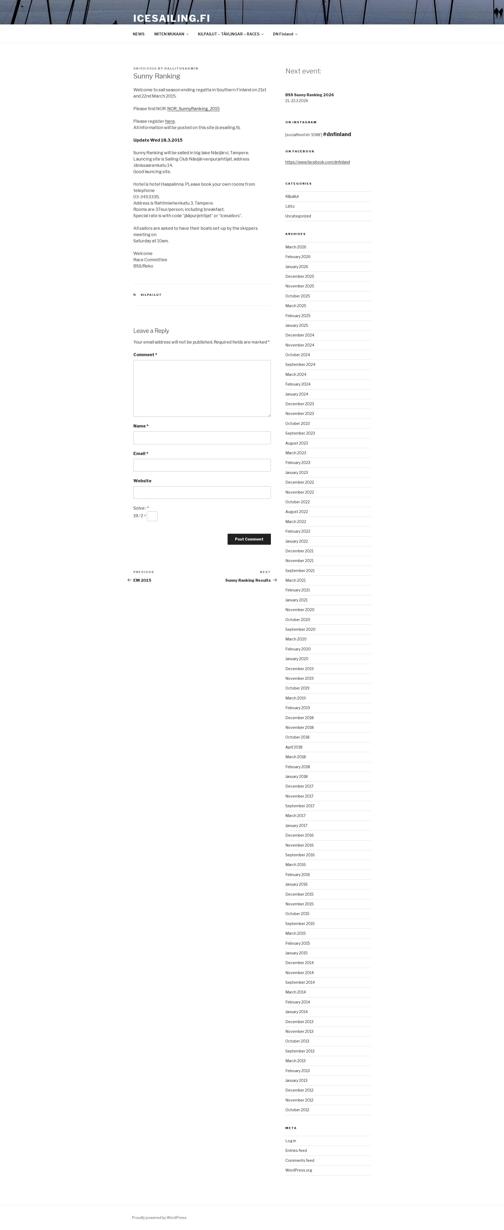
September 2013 (299, 1051)
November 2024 (299, 345)
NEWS (138, 34)
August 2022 (296, 511)
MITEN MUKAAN (169, 34)
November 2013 (299, 1031)
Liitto (290, 206)
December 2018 (299, 717)
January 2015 (296, 953)
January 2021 (296, 600)
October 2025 (297, 296)
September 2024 (300, 364)
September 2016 (300, 855)
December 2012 (299, 1090)
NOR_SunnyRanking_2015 (193, 108)
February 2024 (298, 384)
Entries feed (296, 1150)
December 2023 (299, 404)
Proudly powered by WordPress (159, 1217)
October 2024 (297, 354)
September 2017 (299, 806)
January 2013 (296, 1080)
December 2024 (299, 335)
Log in (290, 1140)
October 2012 (297, 1110)
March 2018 (295, 757)
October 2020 (297, 619)
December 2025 (299, 276)
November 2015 (299, 904)
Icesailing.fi (171, 18)
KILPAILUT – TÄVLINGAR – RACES (228, 34)
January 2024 (296, 394)
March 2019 (295, 698)
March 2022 (295, 521)
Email (140, 453)
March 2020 (296, 639)
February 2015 (297, 943)
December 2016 (299, 835)
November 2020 (299, 609)
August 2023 (296, 443)
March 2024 (295, 374)
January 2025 (296, 325)
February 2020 (298, 649)
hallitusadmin (181, 68)
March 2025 (295, 305)
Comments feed (299, 1160)
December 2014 (299, 962)
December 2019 (299, 668)
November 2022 (299, 492)
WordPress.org (298, 1170)
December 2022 (299, 482)
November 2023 (299, 413)
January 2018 (296, 776)
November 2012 (299, 1100)
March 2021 (295, 580)
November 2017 (299, 796)
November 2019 (299, 678)
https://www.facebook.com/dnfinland (317, 162)
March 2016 (295, 864)
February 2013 (297, 1070)
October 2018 (297, 737)
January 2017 (296, 825)
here (170, 121)
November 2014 (299, 972)
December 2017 (299, 786)
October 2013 (297, 1041)
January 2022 (296, 541)
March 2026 (295, 247)
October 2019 (297, 688)
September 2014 (300, 982)
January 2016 (296, 884)
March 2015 (295, 933)
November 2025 (299, 286)
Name (141, 426)
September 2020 (300, 629)
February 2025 (298, 315)
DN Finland (283, 34)
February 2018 (297, 766)
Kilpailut (151, 295)
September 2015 (300, 923)
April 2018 (293, 747)
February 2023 (297, 462)
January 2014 (296, 1011)
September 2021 (299, 570)
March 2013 (295, 1060)
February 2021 (297, 590)
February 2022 (297, 531)
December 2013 (299, 1021)
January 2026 (296, 266)
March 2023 (295, 453)
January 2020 (296, 658)
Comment (145, 354)
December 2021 (299, 551)
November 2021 (299, 560)
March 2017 (295, 815)
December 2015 (299, 894)
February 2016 (297, 874)
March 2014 (295, 992)
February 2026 (298, 256)
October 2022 (297, 502)
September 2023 (300, 433)
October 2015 (297, 913)
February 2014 (297, 1002)
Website (142, 480)
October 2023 (297, 423)
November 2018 (299, 727)
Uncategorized (298, 216)
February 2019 (297, 707)
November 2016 (299, 845)
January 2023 (296, 472)
